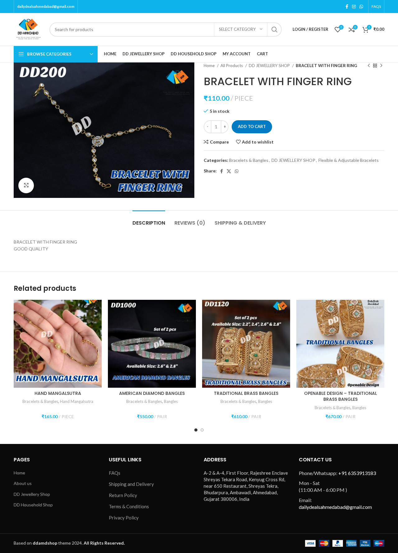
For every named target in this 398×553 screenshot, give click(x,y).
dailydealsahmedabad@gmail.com (45, 6)
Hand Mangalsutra (76, 401)
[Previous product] (369, 66)
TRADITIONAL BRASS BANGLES (246, 393)
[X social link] (229, 171)
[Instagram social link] (354, 6)
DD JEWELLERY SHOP (270, 65)
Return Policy (123, 495)
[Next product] (381, 66)
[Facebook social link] (347, 6)
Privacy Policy (124, 517)
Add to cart (252, 126)
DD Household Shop (33, 504)
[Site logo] (28, 28)
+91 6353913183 (357, 473)
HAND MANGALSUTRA (58, 393)
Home (209, 65)
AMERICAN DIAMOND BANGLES (152, 393)
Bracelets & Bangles (248, 160)
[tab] (148, 219)
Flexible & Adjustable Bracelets (348, 160)
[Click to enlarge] (26, 185)
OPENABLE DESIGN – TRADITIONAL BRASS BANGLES (340, 396)
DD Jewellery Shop (32, 494)
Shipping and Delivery (131, 484)
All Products (232, 65)
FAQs (114, 473)
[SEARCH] (274, 29)
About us (23, 483)
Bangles (171, 401)
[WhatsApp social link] (361, 6)
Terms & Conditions (129, 506)
